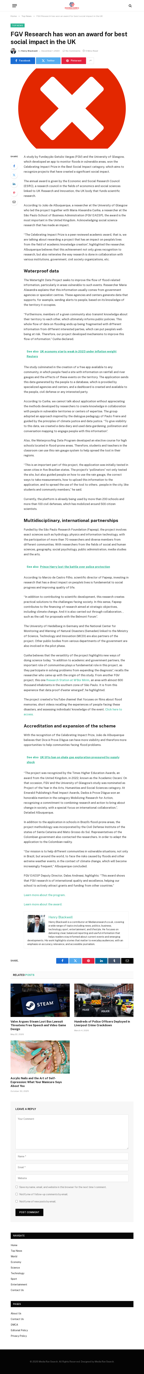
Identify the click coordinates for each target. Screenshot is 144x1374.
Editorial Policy (19, 1330)
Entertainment (19, 1284)
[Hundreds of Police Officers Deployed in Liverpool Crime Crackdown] (103, 1000)
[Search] (130, 6)
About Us (16, 1313)
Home (14, 1245)
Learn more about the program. (45, 895)
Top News (17, 25)
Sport (14, 1278)
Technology (17, 1273)
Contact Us (17, 1290)
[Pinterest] (14, 192)
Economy (16, 1262)
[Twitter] (14, 174)
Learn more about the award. (43, 904)
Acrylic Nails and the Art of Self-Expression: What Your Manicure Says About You (36, 1082)
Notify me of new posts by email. (37, 1201)
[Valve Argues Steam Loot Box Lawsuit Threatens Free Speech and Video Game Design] (40, 1000)
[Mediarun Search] (72, 5)
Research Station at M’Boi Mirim (67, 680)
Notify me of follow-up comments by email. (43, 1194)
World (14, 1256)
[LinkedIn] (14, 183)
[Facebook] (14, 165)
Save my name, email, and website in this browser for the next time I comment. (62, 1187)
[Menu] (14, 6)
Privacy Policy (19, 1336)
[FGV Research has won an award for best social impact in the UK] (72, 108)
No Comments (73, 51)
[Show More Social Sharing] (90, 60)
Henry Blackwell (29, 51)
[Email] (14, 201)
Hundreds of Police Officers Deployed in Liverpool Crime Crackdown (102, 1023)
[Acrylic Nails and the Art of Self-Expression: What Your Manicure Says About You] (40, 1057)
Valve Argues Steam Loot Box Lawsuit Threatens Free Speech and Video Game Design (38, 1025)
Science (15, 1267)
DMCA (14, 1324)
